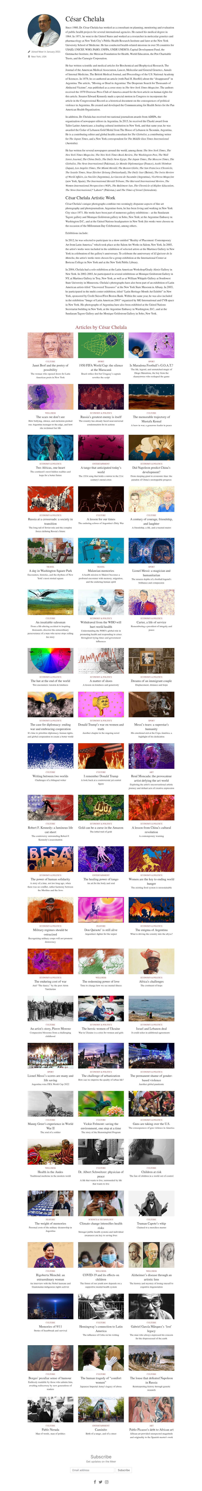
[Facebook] (94, 1482)
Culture (50, 361)
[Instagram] (107, 1482)
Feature (100, 926)
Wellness (50, 413)
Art (151, 772)
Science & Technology (101, 1219)
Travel (50, 566)
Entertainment (101, 463)
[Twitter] (100, 1482)
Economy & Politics (101, 413)
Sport (101, 361)
